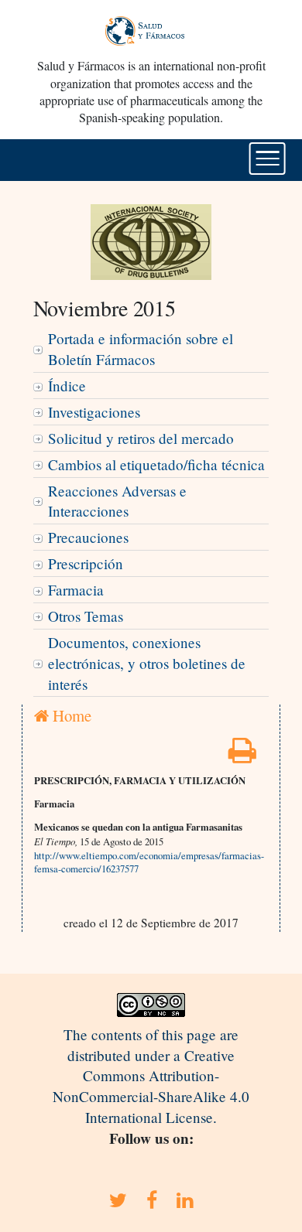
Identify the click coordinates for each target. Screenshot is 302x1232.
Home (70, 715)
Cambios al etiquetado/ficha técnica (156, 464)
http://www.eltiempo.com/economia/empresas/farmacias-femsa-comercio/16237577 (149, 862)
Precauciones (88, 537)
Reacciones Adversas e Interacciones (117, 501)
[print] (242, 755)
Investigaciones (94, 411)
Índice (67, 385)
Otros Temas (85, 616)
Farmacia (76, 589)
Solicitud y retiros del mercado (141, 438)
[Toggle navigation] (267, 158)
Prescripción (85, 563)
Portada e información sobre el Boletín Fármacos (140, 349)
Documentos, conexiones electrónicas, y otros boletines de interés (146, 663)
